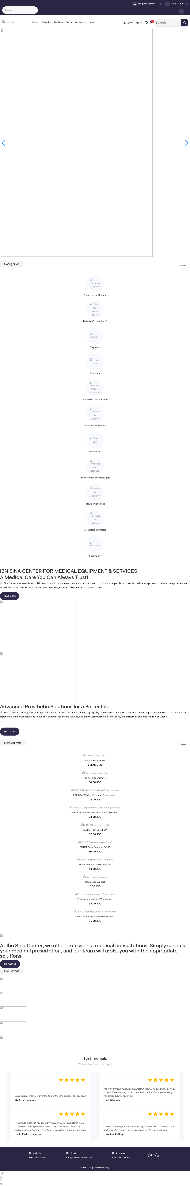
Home (35, 22)
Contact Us (80, 22)
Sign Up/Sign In (134, 22)
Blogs (69, 22)
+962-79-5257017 (39, 1157)
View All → (185, 265)
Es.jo (108, 1167)
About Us (46, 22)
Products (58, 22)
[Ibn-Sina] (8, 22)
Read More (10, 595)
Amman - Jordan (121, 1157)
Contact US (10, 964)
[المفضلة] (146, 22)
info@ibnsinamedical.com (80, 1157)
